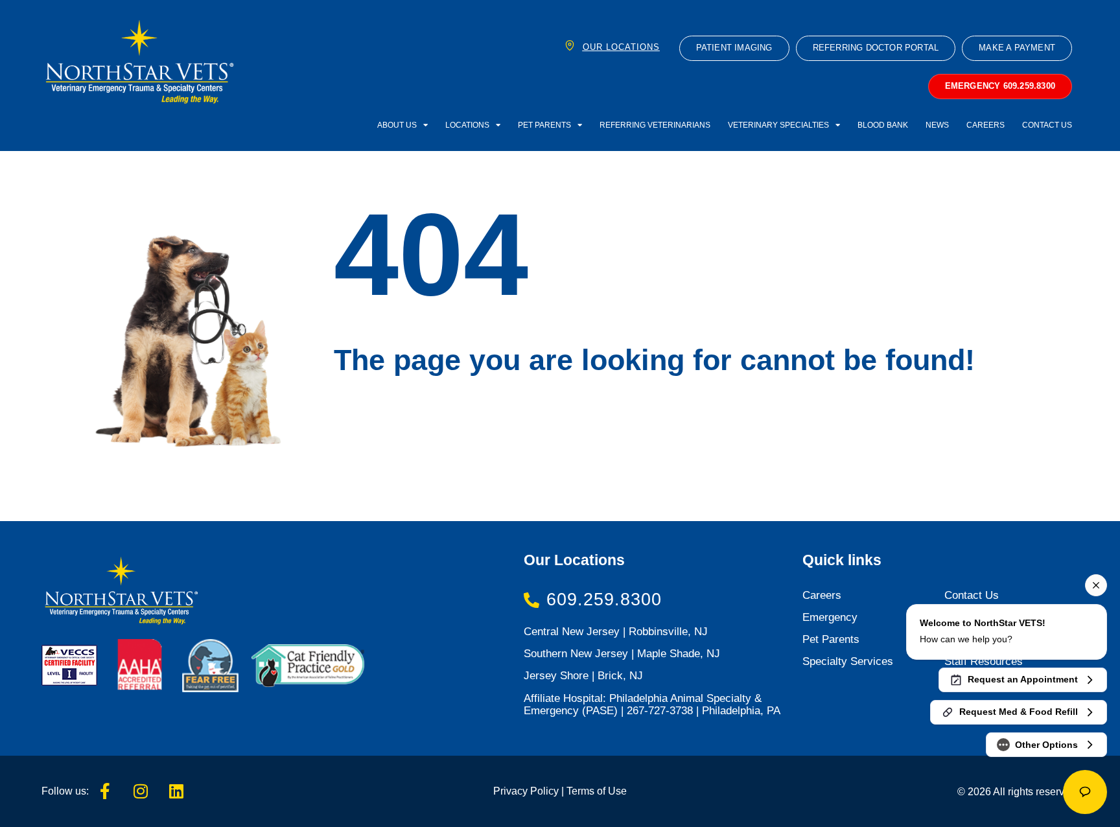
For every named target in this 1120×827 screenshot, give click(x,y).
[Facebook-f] (105, 791)
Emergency (830, 617)
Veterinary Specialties (778, 125)
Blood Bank (883, 125)
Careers (985, 125)
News (937, 125)
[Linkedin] (176, 791)
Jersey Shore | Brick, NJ (583, 676)
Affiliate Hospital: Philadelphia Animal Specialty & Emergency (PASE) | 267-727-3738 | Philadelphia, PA (652, 704)
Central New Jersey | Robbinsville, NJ (616, 631)
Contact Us (1047, 125)
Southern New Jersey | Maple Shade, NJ (622, 653)
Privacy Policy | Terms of (549, 791)
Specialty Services (847, 661)
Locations (467, 125)
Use (616, 791)
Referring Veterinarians (655, 125)
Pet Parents (544, 125)
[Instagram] (140, 791)
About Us (397, 125)
